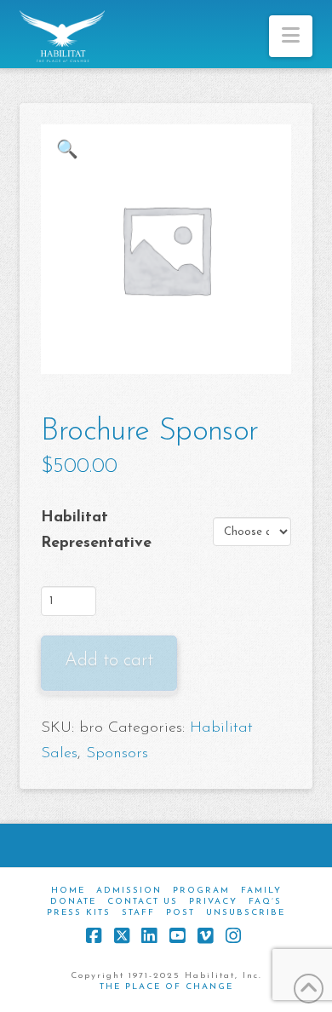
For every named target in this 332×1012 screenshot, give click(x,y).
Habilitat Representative (96, 531)
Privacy (213, 901)
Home (68, 890)
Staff (138, 912)
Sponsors (117, 754)
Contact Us (142, 901)
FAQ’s (265, 901)
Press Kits (79, 912)
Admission (129, 890)
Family (261, 890)
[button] (290, 36)
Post (180, 912)
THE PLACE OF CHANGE (166, 987)
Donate (73, 901)
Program (201, 890)
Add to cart (109, 661)
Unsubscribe (245, 912)
